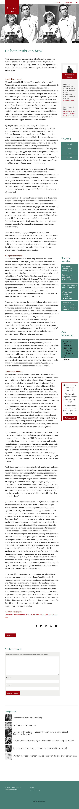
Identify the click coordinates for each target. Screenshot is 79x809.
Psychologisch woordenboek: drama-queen (67, 268)
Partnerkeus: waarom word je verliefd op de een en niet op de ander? (43, 740)
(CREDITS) (76, 42)
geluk (70, 144)
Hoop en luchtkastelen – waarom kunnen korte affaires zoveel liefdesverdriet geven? (40, 733)
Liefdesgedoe (67, 111)
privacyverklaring (35, 790)
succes (70, 153)
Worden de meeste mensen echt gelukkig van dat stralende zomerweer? (45, 756)
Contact (68, 2)
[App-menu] (2, 2)
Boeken (57, 2)
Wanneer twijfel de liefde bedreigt (27, 717)
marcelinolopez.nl (68, 101)
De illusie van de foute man (25, 725)
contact (32, 787)
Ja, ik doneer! (70, 418)
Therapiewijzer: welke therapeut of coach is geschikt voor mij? (40, 748)
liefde (70, 149)
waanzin (70, 158)
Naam (8, 678)
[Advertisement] (69, 208)
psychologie (10, 635)
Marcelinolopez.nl (11, 790)
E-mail (8, 685)
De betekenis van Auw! (24, 51)
